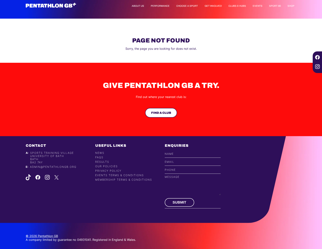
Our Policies (106, 166)
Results (102, 161)
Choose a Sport (187, 6)
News (99, 152)
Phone (170, 169)
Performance (160, 6)
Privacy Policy (108, 170)
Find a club (161, 112)
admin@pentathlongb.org (53, 166)
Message (172, 176)
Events (257, 6)
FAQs (99, 157)
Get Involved (213, 6)
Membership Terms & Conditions (123, 179)
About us (138, 6)
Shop (291, 6)
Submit (179, 202)
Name (169, 153)
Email (169, 161)
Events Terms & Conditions (119, 175)
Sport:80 (275, 6)
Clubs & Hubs (237, 6)
